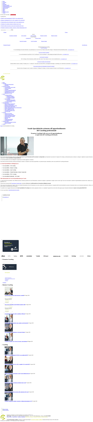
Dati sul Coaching (6, 11)
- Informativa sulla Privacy (8, 277)
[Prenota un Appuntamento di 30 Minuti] (11, 251)
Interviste (6, 118)
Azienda (4, 32)
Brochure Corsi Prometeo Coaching (11, 105)
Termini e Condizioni (21, 416)
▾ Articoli (4, 112)
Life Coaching (23, 35)
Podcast (4, 10)
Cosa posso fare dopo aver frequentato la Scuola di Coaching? (43, 66)
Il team (4, 3)
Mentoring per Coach (8, 93)
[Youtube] (6, 410)
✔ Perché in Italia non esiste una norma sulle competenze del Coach (11, 25)
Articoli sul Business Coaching (10, 115)
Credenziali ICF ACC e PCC (10, 91)
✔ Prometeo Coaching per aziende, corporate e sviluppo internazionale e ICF (13, 27)
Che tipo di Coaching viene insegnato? (43, 61)
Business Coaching (43, 35)
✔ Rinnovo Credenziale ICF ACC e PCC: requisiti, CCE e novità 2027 (12, 20)
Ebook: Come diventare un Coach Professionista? (13, 107)
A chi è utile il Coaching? (44, 57)
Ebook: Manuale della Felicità (10, 106)
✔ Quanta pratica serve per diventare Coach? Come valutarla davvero (12, 22)
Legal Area (27, 416)
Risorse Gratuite (44, 41)
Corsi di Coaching (8, 88)
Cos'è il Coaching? (44, 47)
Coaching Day (28, 38)
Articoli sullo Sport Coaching (10, 116)
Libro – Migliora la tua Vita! (9, 109)
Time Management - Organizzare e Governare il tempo (15, 332)
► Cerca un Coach (6, 73)
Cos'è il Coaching (34, 41)
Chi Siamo (4, 2)
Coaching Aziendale (6, 7)
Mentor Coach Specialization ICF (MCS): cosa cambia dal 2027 (16, 355)
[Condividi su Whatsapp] (3, 200)
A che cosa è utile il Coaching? (44, 52)
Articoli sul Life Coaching (9, 114)
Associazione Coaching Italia (16, 183)
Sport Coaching (5, 8)
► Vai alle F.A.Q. (71, 49)
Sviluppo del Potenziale (9, 119)
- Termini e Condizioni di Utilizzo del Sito (10, 278)
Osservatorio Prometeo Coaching (10, 122)
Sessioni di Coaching (8, 101)
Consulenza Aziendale (13, 35)
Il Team (66, 32)
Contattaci (4, 282)
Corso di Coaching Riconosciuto (10, 90)
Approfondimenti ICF (8, 120)
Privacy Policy (9, 416)
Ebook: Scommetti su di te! (9, 108)
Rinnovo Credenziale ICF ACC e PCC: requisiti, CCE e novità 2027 (17, 364)
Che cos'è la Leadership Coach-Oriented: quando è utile (15, 304)
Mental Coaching (54, 35)
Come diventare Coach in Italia (10, 87)
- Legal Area (6, 280)
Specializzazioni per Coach (7, 6)
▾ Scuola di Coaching (6, 86)
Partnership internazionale (9, 84)
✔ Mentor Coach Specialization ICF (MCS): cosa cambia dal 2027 (11, 18)
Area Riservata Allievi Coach (10, 110)
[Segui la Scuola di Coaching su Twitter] (5, 409)
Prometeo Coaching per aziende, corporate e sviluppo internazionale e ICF (18, 401)
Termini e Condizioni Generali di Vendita (37, 416)
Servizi (4, 94)
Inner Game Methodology (11, 100)
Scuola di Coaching (6, 5)
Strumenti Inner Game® (11, 99)
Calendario (6, 89)
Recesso (46, 416)
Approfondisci (13, 14)
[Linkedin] (3, 411)
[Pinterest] (3, 413)
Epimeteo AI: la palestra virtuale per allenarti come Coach (15, 382)
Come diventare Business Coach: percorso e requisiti (14, 295)
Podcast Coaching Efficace (9, 104)
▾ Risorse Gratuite (6, 102)
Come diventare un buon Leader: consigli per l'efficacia (15, 313)
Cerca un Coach (38, 38)
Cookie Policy (14, 416)
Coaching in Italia (6, 121)
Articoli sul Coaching (8, 113)
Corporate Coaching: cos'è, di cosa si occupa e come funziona (16, 341)
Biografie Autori (7, 117)
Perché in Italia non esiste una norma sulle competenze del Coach (16, 391)
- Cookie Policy (7, 279)
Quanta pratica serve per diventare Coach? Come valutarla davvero (17, 373)
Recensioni (4, 4)
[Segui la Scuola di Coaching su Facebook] (3, 408)
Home (4, 1)
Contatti (4, 12)
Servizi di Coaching (23, 41)
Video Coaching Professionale (10, 103)
